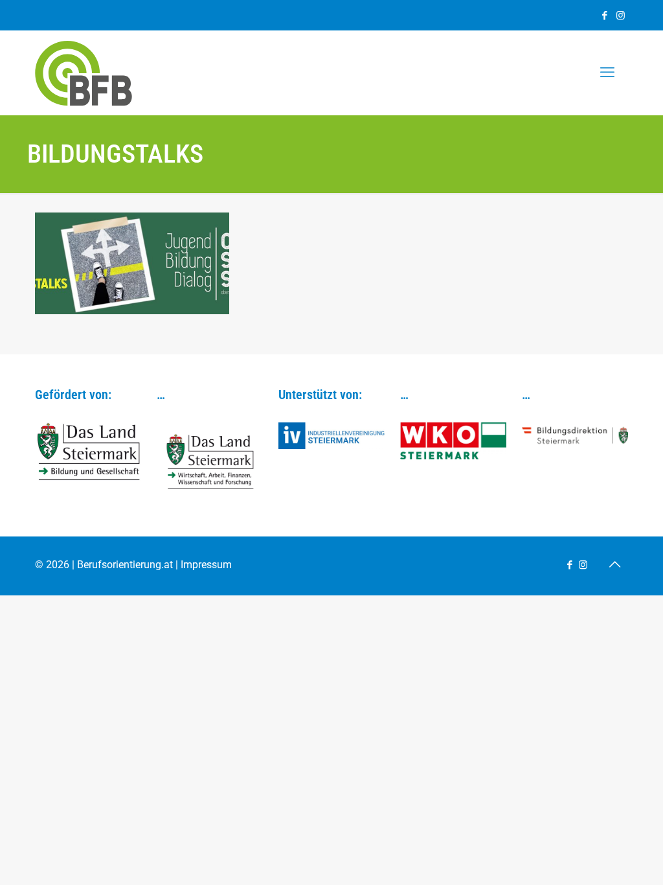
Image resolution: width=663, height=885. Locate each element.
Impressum (206, 564)
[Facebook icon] (604, 15)
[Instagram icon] (620, 15)
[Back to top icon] (614, 564)
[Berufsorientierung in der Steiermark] (83, 72)
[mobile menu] (607, 73)
